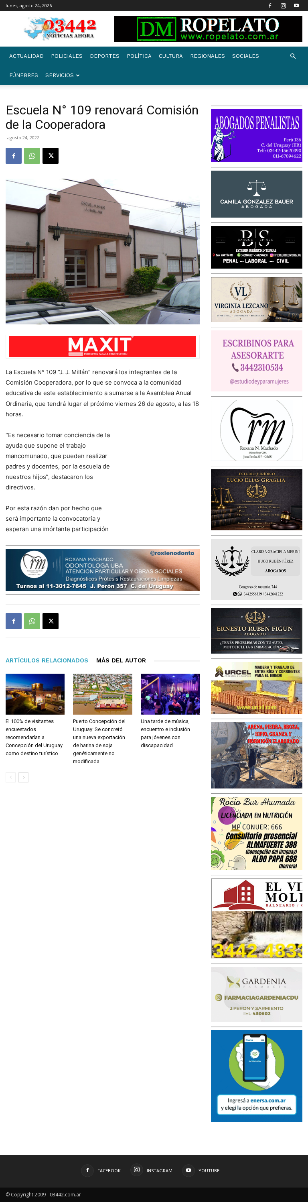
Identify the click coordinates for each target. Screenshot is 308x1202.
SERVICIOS (59, 75)
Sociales (245, 56)
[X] (51, 156)
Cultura (171, 56)
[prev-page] (11, 777)
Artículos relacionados (47, 660)
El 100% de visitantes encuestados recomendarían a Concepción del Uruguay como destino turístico (34, 737)
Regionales (207, 56)
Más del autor (121, 660)
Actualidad (26, 56)
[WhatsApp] (32, 156)
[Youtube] (296, 5)
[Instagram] (283, 5)
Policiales (67, 56)
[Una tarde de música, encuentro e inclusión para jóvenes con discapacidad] (170, 694)
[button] (292, 56)
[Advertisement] (160, 472)
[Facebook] (270, 5)
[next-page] (23, 777)
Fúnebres (23, 75)
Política (139, 56)
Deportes (105, 56)
